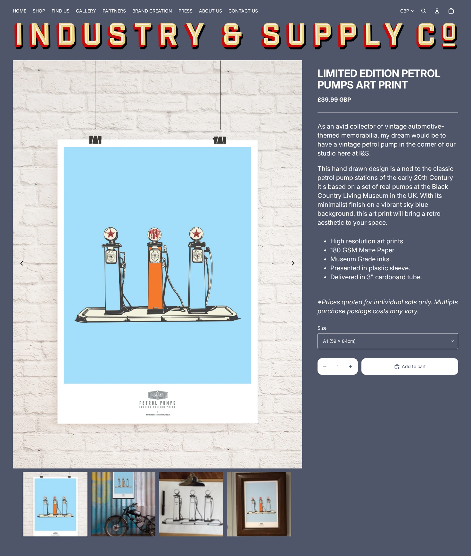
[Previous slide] (20, 264)
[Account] (437, 11)
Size (322, 328)
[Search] (424, 11)
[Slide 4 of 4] (259, 504)
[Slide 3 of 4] (191, 504)
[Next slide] (295, 264)
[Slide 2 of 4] (123, 504)
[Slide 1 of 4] (55, 504)
